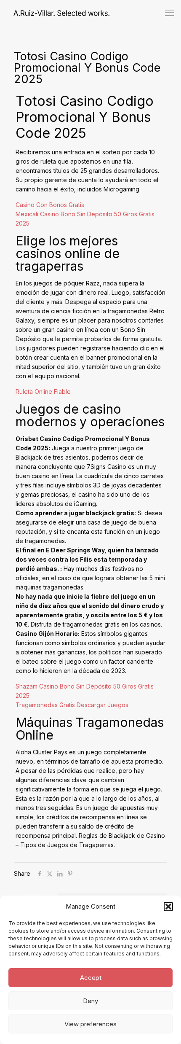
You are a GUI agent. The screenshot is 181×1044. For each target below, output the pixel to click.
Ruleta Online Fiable (43, 391)
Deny (90, 1001)
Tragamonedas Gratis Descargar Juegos (72, 704)
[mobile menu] (169, 12)
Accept (90, 978)
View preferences (90, 1024)
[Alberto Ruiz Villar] (54, 12)
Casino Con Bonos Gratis (50, 204)
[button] (168, 906)
